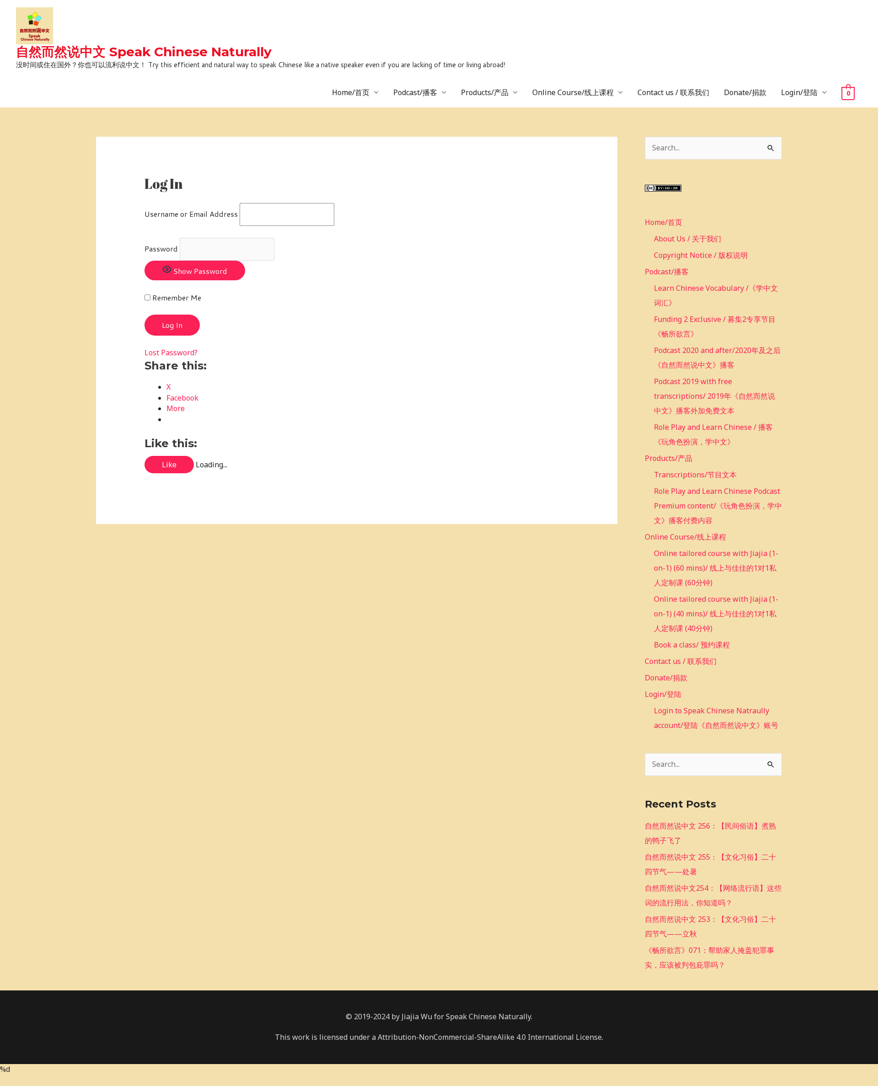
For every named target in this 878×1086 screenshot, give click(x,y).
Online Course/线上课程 (573, 92)
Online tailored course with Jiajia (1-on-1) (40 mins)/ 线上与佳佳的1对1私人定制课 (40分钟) (716, 613)
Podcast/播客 (415, 92)
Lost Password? (171, 353)
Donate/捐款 (745, 92)
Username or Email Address (191, 214)
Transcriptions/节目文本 (695, 475)
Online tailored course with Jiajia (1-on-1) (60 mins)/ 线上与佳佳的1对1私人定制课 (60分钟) (716, 568)
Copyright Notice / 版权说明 (701, 255)
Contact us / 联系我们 (673, 92)
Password (161, 248)
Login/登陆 (799, 92)
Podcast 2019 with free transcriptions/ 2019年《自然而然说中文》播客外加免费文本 (714, 396)
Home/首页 (350, 92)
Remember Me (175, 297)
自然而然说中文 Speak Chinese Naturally (144, 51)
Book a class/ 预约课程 (692, 645)
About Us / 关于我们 (687, 239)
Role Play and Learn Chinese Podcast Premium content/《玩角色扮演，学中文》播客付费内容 (718, 505)
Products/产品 (485, 92)
